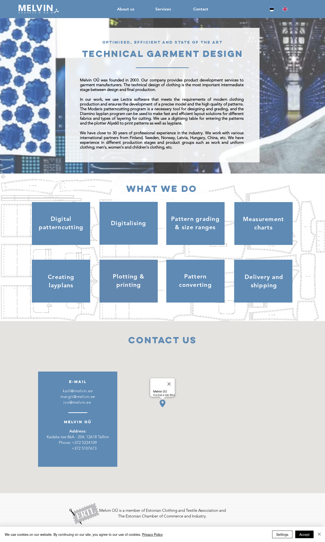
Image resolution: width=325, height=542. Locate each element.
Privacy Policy (152, 534)
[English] (285, 9)
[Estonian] (271, 9)
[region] (61, 223)
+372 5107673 (84, 448)
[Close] (319, 534)
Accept (304, 534)
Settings (282, 534)
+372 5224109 (84, 442)
